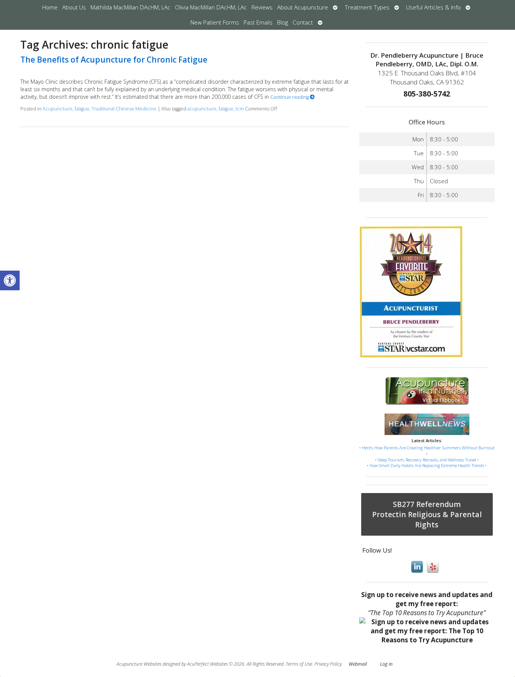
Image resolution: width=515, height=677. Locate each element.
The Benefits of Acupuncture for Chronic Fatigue (113, 59)
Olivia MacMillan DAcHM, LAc (211, 7)
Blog (282, 22)
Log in (386, 664)
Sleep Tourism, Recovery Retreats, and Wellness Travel (427, 460)
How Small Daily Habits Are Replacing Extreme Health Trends (426, 465)
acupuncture (201, 109)
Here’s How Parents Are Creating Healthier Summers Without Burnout (428, 447)
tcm (240, 109)
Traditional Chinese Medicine (124, 109)
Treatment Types (367, 7)
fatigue (82, 109)
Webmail (358, 664)
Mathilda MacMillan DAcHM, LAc (130, 7)
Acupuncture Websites (138, 664)
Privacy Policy (328, 664)
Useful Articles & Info (433, 7)
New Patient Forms (214, 22)
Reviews (262, 7)
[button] (10, 280)
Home (50, 7)
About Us (74, 7)
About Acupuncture (302, 7)
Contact (303, 22)
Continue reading (290, 97)
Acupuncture (57, 109)
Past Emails (258, 22)
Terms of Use (299, 664)
